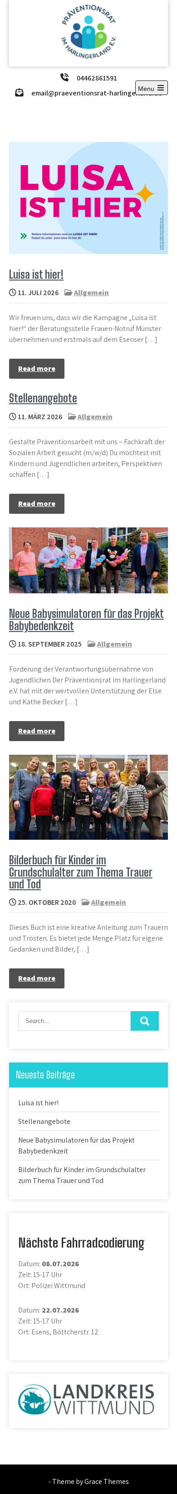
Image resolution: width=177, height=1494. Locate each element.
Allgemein (91, 292)
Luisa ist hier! (36, 274)
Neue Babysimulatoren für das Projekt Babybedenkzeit (86, 619)
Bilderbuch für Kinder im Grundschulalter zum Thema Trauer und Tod (80, 872)
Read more (36, 368)
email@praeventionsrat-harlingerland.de (96, 93)
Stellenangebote (43, 398)
